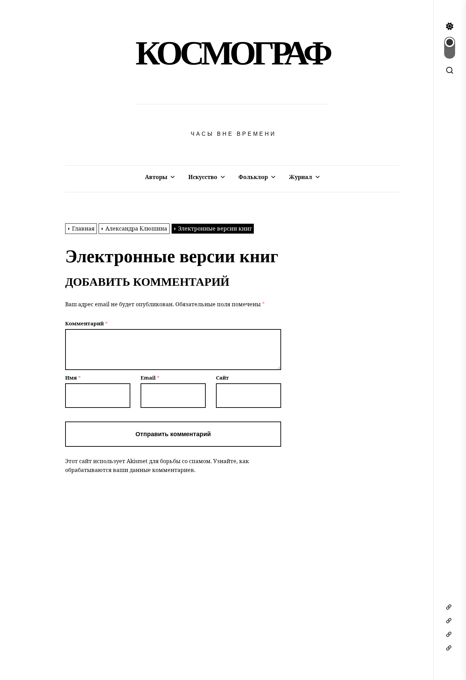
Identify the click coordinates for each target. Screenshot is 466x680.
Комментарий (86, 323)
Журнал (300, 177)
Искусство (202, 177)
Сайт (222, 377)
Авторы (156, 177)
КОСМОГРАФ (232, 53)
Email (150, 377)
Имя (73, 377)
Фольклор (253, 177)
